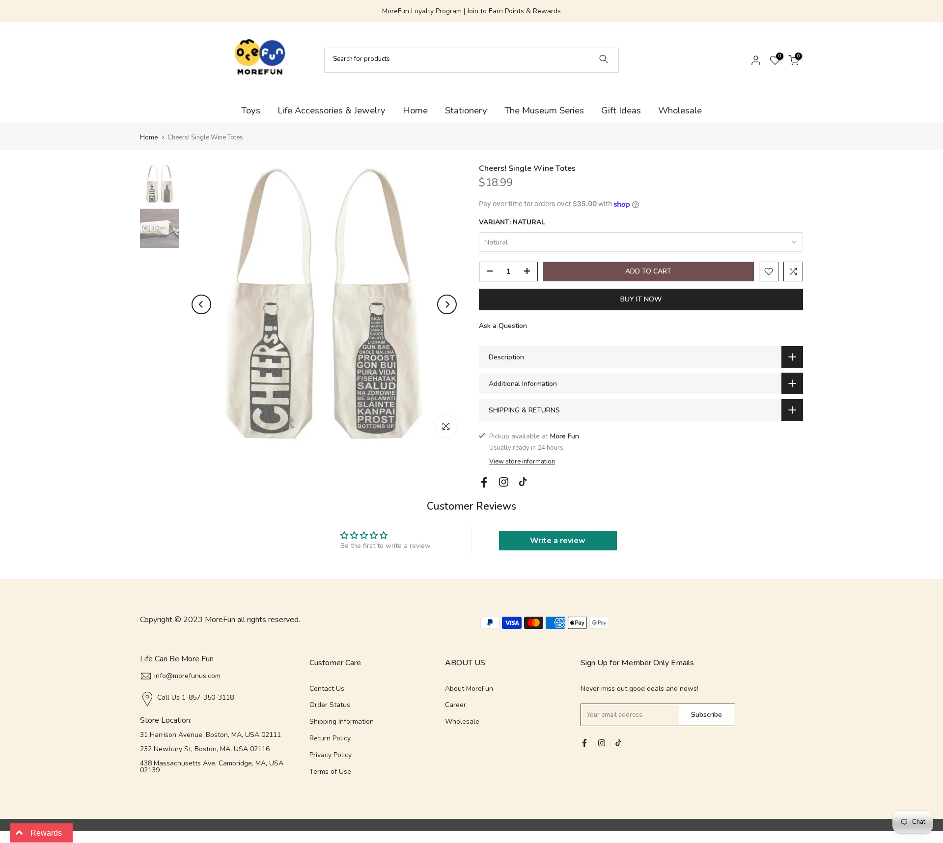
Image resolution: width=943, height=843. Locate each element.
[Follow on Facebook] (484, 482)
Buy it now (641, 299)
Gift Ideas (621, 110)
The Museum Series (544, 110)
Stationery (466, 110)
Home (415, 110)
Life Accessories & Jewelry (331, 110)
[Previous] (201, 304)
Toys (250, 110)
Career (455, 704)
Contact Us (326, 688)
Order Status (329, 704)
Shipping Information (341, 721)
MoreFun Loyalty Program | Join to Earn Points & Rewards (471, 11)
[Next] (447, 304)
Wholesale (680, 110)
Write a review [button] (557, 540)
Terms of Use (330, 771)
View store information (522, 461)
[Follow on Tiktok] (522, 482)
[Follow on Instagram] (503, 482)
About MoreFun (469, 688)
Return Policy (330, 738)
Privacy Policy (330, 755)
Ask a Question (503, 325)
